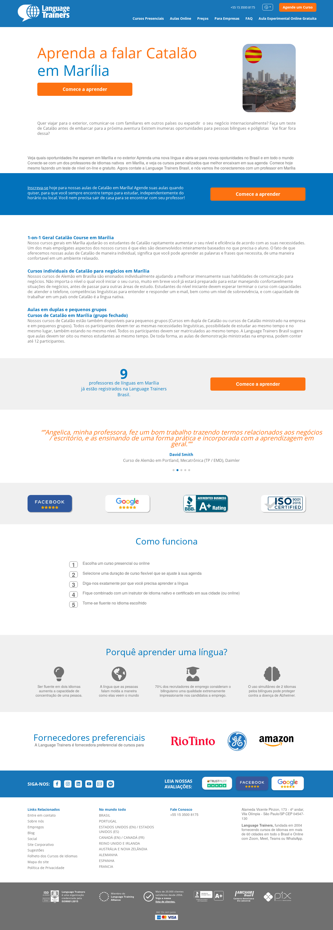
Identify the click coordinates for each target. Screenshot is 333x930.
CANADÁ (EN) (109, 837)
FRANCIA (106, 866)
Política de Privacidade (46, 867)
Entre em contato (42, 815)
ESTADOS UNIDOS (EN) (117, 827)
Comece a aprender (85, 89)
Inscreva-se (38, 187)
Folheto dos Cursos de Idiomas (53, 856)
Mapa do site (38, 862)
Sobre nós (36, 821)
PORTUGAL (108, 821)
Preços (202, 18)
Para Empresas (227, 18)
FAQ (249, 18)
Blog (31, 833)
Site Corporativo (41, 844)
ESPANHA (106, 860)
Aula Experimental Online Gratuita (287, 18)
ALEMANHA (108, 854)
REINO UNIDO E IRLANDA (119, 843)
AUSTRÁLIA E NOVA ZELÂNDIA (123, 849)
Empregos (36, 827)
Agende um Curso (298, 7)
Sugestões (36, 850)
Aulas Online (180, 18)
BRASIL (104, 815)
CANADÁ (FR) (134, 837)
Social (32, 838)
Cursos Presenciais (148, 18)
